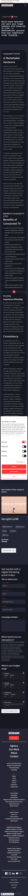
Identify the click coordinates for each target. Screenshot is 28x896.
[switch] (24, 446)
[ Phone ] (4, 606)
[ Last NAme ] (5, 590)
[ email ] (4, 598)
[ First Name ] (5, 582)
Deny (14, 476)
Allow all (14, 466)
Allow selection (14, 471)
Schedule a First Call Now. (7, 2)
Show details (19, 462)
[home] (7, 5)
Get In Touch (14, 738)
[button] (25, 5)
